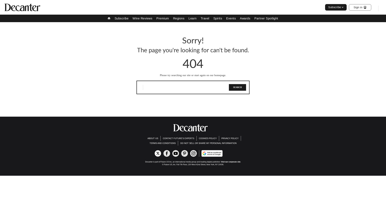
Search (237, 87)
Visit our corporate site (230, 162)
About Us (152, 138)
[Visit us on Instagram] (193, 153)
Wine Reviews (142, 18)
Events (231, 18)
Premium (162, 18)
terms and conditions (163, 143)
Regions (179, 18)
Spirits (217, 18)
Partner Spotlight (266, 18)
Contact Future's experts (178, 138)
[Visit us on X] (158, 153)
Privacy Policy (230, 138)
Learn (192, 18)
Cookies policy (208, 138)
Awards (245, 18)
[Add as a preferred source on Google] (224, 153)
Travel (205, 18)
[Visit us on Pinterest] (184, 153)
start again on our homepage (209, 75)
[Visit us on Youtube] (175, 153)
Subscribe (334, 7)
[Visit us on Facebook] (166, 153)
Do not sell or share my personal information (208, 143)
